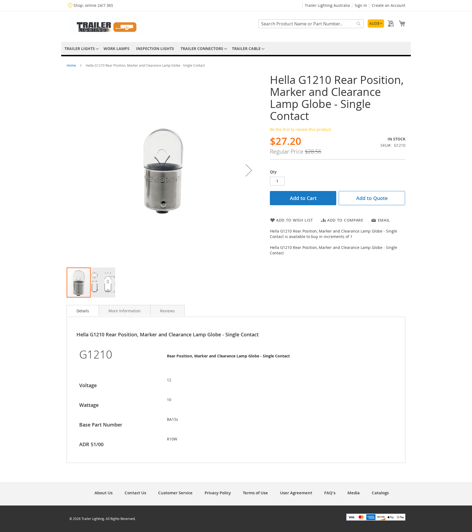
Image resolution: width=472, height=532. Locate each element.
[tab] (83, 310)
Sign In (361, 5)
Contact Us (135, 493)
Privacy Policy (218, 493)
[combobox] (311, 23)
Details (82, 310)
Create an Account (388, 5)
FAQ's (329, 493)
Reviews (167, 310)
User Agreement (296, 493)
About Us (104, 493)
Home (72, 65)
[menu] (236, 48)
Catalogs (380, 493)
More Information (124, 310)
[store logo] (105, 26)
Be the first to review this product (300, 129)
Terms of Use (255, 493)
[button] (376, 23)
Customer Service (175, 493)
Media (353, 493)
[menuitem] (80, 48)
